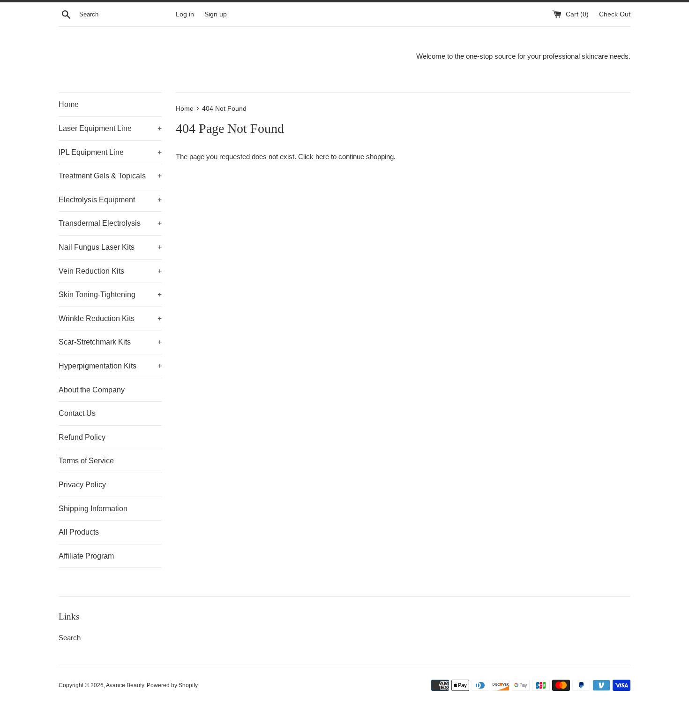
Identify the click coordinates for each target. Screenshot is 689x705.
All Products (79, 532)
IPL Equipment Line (110, 152)
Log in (185, 14)
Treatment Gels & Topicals (110, 176)
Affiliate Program (86, 556)
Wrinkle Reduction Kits (110, 318)
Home (69, 104)
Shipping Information (93, 509)
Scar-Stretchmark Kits (110, 342)
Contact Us (77, 413)
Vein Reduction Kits (110, 271)
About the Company (92, 390)
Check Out (614, 14)
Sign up (215, 14)
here (322, 157)
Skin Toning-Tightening (110, 295)
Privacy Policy (82, 485)
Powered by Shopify (172, 685)
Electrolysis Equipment (110, 200)
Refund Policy (82, 437)
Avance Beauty (125, 685)
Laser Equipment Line (110, 128)
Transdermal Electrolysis (110, 223)
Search (70, 638)
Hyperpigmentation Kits (110, 366)
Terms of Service (86, 461)
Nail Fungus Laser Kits (110, 247)
